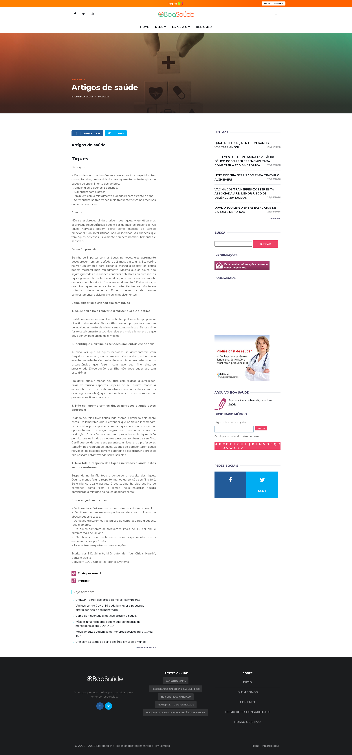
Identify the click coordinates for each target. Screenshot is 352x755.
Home (144, 27)
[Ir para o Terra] (176, 3)
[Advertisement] (242, 307)
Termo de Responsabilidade (247, 712)
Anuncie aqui (270, 745)
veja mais (275, 218)
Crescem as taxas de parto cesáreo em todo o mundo (111, 641)
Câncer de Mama (176, 680)
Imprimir (84, 580)
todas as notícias (146, 647)
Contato (247, 702)
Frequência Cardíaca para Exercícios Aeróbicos (176, 712)
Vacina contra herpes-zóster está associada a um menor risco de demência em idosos (247, 194)
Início (247, 682)
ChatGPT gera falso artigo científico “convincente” (109, 599)
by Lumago (162, 745)
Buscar (265, 244)
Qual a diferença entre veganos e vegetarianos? (247, 145)
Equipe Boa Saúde (82, 96)
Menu (159, 27)
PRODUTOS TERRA (273, 3)
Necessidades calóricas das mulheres (176, 688)
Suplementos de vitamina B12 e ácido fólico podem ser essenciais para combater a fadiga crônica (247, 161)
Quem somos (247, 692)
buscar (261, 428)
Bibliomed (204, 27)
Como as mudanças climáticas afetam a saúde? (107, 615)
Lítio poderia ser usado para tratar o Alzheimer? (247, 177)
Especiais (179, 27)
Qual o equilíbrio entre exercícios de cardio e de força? (247, 210)
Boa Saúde (78, 79)
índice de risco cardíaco (176, 696)
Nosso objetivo (247, 722)
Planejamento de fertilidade (176, 704)
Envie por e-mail (89, 573)
